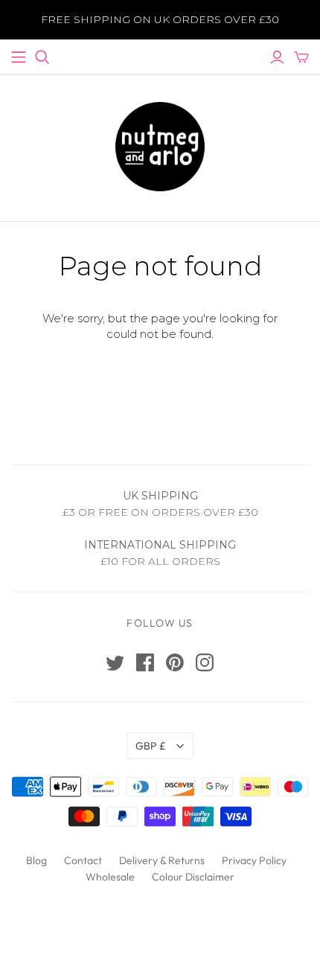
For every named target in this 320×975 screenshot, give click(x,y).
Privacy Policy (254, 860)
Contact (83, 860)
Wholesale (110, 876)
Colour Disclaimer (193, 876)
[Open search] (42, 57)
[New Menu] (18, 57)
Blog (36, 860)
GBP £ (150, 745)
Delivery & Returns (162, 860)
